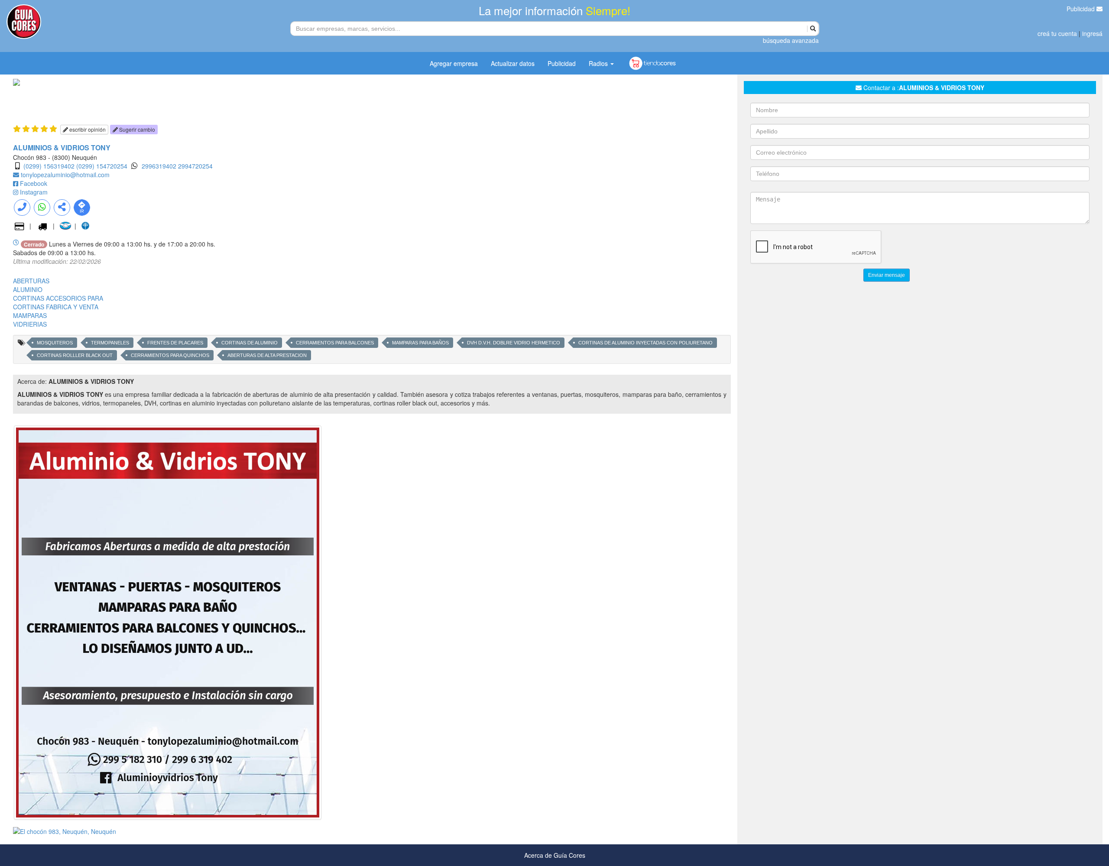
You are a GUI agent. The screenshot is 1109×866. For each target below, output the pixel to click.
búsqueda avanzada (791, 40)
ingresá (1092, 33)
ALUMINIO (27, 289)
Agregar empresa (454, 63)
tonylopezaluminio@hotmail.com (65, 174)
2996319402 (160, 166)
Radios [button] (599, 63)
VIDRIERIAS (30, 324)
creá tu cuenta (1057, 33)
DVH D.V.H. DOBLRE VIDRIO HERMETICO (513, 342)
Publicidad (1081, 8)
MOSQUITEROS (55, 342)
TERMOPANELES (110, 342)
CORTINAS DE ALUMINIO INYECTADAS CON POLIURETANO (645, 342)
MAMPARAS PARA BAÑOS (420, 342)
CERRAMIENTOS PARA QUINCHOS (170, 355)
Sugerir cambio (136, 129)
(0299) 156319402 (49, 166)
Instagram (34, 192)
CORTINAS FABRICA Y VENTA (55, 306)
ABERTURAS (31, 280)
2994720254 (195, 166)
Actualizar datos (513, 63)
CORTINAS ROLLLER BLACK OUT (75, 355)
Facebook (33, 183)
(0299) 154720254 (101, 166)
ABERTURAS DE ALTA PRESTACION (267, 355)
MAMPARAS (30, 315)
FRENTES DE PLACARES (175, 342)
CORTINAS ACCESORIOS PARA (58, 298)
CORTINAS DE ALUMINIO (249, 342)
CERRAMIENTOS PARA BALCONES (335, 342)
